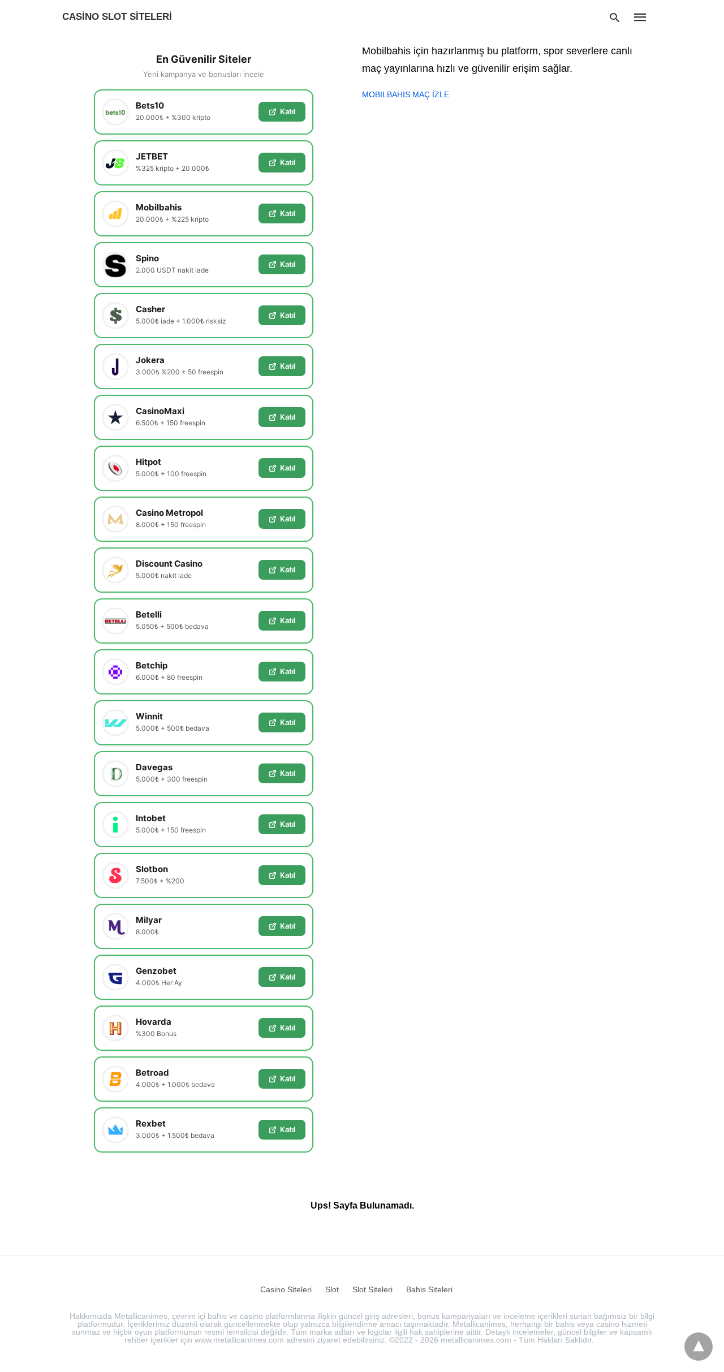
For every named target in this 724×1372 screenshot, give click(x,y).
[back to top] (698, 1346)
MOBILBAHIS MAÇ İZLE (405, 94)
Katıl (287, 111)
